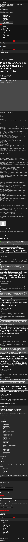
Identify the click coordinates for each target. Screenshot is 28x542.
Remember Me (6, 492)
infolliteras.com (8, 475)
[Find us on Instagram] (5, 8)
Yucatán (5, 14)
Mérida (5, 439)
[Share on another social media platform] (0, 123)
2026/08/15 (4, 370)
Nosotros (5, 2)
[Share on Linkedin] (0, 122)
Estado (5, 437)
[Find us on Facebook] (0, 8)
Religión (5, 20)
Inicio (4, 12)
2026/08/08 (4, 395)
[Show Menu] (0, 45)
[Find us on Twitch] (6, 8)
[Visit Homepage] (3, 7)
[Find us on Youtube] (4, 8)
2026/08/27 (4, 256)
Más (4, 23)
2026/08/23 (4, 338)
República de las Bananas (10, 448)
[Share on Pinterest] (1, 122)
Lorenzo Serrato (6, 75)
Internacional (6, 16)
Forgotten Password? (6, 498)
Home (1, 59)
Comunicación (7, 427)
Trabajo (5, 471)
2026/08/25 (4, 309)
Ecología (11, 59)
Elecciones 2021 (7, 434)
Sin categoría (6, 449)
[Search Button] (1, 24)
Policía (5, 443)
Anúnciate (6, 470)
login (5, 403)
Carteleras (6, 424)
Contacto (5, 9)
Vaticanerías (6, 452)
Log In (3, 513)
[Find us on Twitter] (2, 8)
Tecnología (6, 22)
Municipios (6, 441)
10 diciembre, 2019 (5, 76)
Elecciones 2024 (7, 435)
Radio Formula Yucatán (9, 445)
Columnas (6, 19)
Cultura (5, 18)
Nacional (5, 15)
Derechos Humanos (8, 431)
